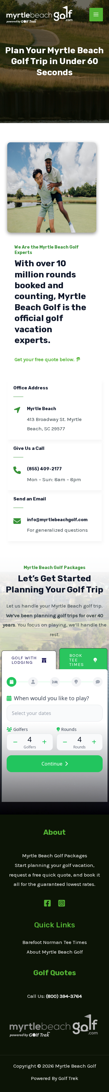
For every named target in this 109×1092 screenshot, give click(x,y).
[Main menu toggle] (96, 15)
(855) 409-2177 (44, 469)
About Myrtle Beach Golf (55, 952)
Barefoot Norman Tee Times (54, 942)
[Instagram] (61, 903)
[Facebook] (47, 903)
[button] (29, 660)
